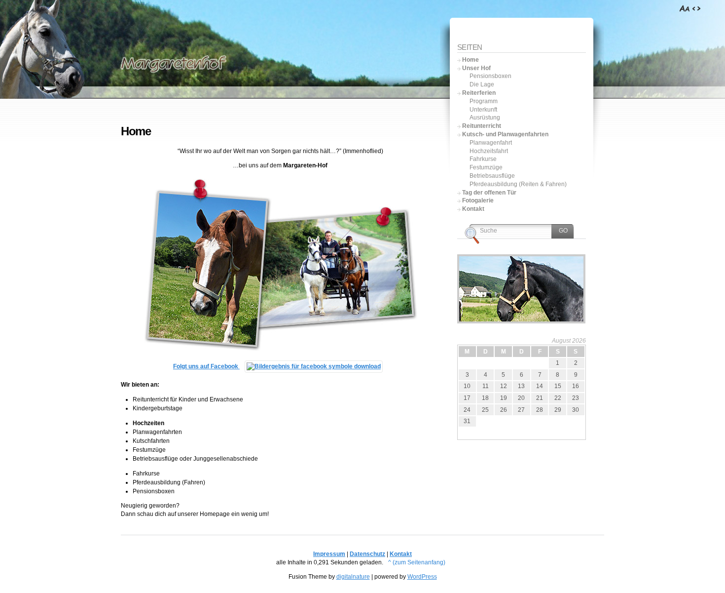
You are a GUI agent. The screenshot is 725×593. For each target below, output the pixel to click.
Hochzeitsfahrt (489, 151)
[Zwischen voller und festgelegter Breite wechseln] (696, 9)
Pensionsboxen (490, 76)
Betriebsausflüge (492, 175)
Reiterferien (479, 92)
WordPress (422, 576)
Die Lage (482, 84)
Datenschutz (367, 554)
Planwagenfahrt (491, 142)
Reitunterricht (481, 125)
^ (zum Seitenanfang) (416, 562)
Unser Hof (476, 68)
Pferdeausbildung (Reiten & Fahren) (518, 184)
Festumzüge (486, 167)
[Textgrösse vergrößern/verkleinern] (685, 9)
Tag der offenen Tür (489, 192)
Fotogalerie (478, 200)
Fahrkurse (483, 159)
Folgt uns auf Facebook (206, 366)
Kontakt (473, 208)
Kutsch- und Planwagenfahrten (505, 134)
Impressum (329, 554)
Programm (484, 101)
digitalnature (353, 576)
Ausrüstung (485, 117)
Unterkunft (483, 109)
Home (470, 59)
